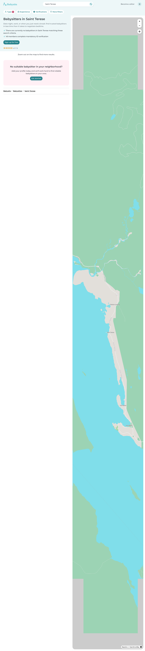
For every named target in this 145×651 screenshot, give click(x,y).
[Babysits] (10, 4)
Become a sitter (127, 4)
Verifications (41, 12)
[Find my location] (139, 31)
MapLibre (125, 647)
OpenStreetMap (134, 647)
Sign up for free (11, 42)
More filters (57, 12)
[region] (107, 333)
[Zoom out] (139, 25)
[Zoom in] (139, 21)
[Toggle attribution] (141, 647)
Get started (36, 78)
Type (10, 12)
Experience (25, 12)
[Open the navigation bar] (140, 4)
